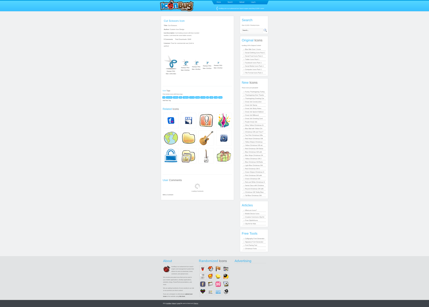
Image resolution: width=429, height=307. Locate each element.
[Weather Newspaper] (210, 292)
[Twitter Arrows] (218, 292)
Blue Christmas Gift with (253, 152)
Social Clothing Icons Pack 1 (255, 53)
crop (215, 97)
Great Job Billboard (252, 115)
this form (182, 296)
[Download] (171, 62)
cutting (175, 97)
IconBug (168, 303)
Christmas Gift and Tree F (254, 132)
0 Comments (168, 39)
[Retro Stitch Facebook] (203, 284)
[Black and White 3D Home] (226, 292)
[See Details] (171, 120)
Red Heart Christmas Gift (254, 138)
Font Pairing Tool (251, 245)
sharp (197, 97)
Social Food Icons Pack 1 (254, 56)
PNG (173, 71)
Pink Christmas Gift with (253, 175)
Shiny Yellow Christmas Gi (254, 125)
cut (164, 97)
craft (211, 97)
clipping (185, 97)
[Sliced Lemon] (218, 276)
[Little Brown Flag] (218, 269)
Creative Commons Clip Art (254, 217)
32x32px (208, 68)
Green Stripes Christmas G (254, 172)
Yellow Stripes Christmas (254, 142)
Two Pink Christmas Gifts (254, 135)
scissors (169, 97)
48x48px (198, 69)
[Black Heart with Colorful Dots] (203, 292)
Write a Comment (168, 195)
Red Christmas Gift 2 (252, 169)
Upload (241, 2)
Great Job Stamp (251, 105)
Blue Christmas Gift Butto (254, 162)
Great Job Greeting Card (254, 118)
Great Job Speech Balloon (254, 112)
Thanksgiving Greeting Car (254, 98)
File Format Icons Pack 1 (254, 73)
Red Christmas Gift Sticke (254, 148)
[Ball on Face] (226, 276)
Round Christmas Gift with (254, 189)
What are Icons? (251, 210)
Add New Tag (167, 100)
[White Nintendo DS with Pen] (203, 276)
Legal (178, 303)
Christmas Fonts (251, 248)
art (207, 97)
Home (219, 2)
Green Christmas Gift (252, 179)
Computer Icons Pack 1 (253, 69)
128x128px (172, 74)
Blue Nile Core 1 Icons (253, 49)
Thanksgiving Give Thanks (254, 95)
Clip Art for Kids (250, 224)
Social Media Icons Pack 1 (254, 66)
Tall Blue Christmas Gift (253, 195)
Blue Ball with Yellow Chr (253, 128)
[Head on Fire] (210, 276)
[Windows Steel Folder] (226, 269)
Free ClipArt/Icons (251, 220)
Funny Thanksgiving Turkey (255, 92)
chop (220, 97)
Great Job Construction (253, 102)
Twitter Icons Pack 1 (252, 59)
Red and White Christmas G (255, 182)
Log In (253, 2)
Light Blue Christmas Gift (254, 165)
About (174, 303)
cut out (192, 97)
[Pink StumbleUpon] (218, 284)
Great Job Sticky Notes (253, 108)
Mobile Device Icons (252, 214)
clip (180, 97)
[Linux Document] (226, 284)
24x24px (219, 68)
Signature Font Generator (254, 242)
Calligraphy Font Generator (254, 238)
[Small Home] (210, 269)
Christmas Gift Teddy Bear (254, 192)
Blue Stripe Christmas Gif (254, 155)
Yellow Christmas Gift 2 (253, 159)
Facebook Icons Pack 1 (253, 63)
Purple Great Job (251, 122)
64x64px (187, 70)
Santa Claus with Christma (254, 185)
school (203, 97)
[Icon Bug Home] (177, 11)
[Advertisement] (216, 38)
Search (230, 2)
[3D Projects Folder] (210, 284)
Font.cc (196, 303)
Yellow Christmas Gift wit (253, 145)
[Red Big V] (203, 269)
